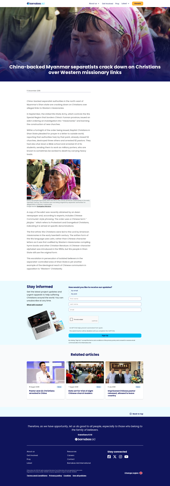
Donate (137, 3)
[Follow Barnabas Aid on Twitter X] (115, 457)
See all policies (79, 475)
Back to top (136, 413)
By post (74, 294)
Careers (70, 455)
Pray (117, 3)
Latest (29, 463)
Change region (132, 473)
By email (74, 290)
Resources (71, 451)
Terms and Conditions (37, 475)
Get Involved (107, 3)
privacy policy (111, 340)
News (59, 387)
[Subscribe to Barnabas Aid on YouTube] (126, 457)
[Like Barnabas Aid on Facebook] (109, 457)
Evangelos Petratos (44, 206)
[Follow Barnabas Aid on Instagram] (120, 457)
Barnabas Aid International (79, 463)
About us (31, 451)
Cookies (67, 475)
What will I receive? (35, 305)
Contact (70, 459)
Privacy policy (55, 475)
